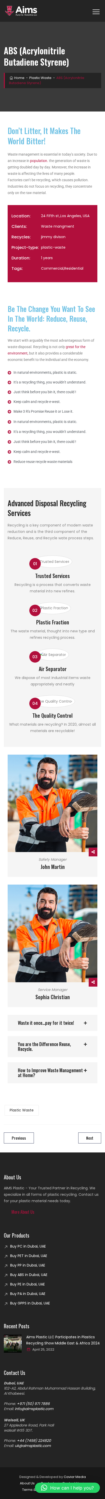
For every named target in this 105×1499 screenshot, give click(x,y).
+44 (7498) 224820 (34, 1440)
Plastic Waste (22, 1110)
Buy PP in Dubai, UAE (27, 1265)
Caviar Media (75, 1476)
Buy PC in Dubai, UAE (28, 1246)
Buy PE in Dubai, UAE (27, 1284)
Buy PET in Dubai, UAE (28, 1255)
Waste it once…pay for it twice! (46, 1022)
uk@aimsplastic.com (33, 1445)
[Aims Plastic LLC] (22, 11)
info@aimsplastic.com (34, 1408)
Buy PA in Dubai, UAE (27, 1293)
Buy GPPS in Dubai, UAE (30, 1303)
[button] (52, 1023)
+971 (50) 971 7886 (33, 1403)
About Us (27, 1483)
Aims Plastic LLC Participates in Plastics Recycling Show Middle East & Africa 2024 (63, 1340)
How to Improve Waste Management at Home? (50, 1072)
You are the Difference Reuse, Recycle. (44, 1046)
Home (19, 77)
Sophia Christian (52, 997)
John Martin (53, 866)
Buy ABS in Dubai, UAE (28, 1274)
